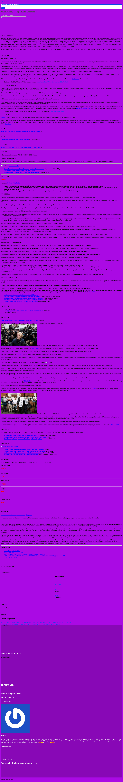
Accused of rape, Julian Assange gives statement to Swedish (22, 296)
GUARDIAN (115, 425)
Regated (3, 117)
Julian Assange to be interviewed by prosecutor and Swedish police (24, 451)
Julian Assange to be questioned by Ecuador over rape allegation (24, 449)
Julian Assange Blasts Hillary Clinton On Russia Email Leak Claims (25, 437)
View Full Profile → (6, 759)
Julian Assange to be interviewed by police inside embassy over (23, 453)
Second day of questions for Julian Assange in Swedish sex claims (24, 169)
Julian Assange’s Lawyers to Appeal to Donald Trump (21, 295)
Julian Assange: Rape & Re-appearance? (19, 12)
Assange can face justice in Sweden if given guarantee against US (20, 147)
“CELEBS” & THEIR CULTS (13, 557)
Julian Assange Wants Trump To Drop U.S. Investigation (21, 172)
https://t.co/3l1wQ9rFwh (58, 111)
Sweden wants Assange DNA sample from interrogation (21, 454)
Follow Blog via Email (11, 693)
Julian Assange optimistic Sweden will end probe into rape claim (23, 298)
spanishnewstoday (13, 166)
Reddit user (75, 79)
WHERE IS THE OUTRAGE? (10, 4)
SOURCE (92, 292)
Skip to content (5, 1)
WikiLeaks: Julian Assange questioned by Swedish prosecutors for (24, 299)
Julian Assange (35, 348)
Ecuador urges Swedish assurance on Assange (15, 139)
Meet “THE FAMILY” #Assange (13, 552)
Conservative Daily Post (83, 108)
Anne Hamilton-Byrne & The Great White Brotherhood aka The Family (24, 554)
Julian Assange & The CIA (12, 551)
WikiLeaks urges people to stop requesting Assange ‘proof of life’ (20, 131)
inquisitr (8, 124)
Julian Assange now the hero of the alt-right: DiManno (21, 301)
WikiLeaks (27, 381)
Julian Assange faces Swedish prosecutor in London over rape (19, 320)
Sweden (93, 388)
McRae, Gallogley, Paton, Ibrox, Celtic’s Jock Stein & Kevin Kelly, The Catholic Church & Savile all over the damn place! (36, 622)
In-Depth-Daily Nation (13, 183)
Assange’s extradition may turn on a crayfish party (16, 515)
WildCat (3, 735)
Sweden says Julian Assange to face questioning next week (22, 435)
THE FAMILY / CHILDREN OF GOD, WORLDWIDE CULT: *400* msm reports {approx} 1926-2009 (34, 556)
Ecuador (20, 354)
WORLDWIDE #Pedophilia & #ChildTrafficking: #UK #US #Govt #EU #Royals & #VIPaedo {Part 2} (30, 624)
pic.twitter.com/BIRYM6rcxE (60, 82)
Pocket (57, 596)
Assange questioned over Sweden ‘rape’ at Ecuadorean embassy (23, 310)
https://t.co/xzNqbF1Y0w (44, 82)
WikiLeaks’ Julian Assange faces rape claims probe (20, 170)
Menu (2, 7)
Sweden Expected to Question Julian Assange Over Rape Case (23, 439)
